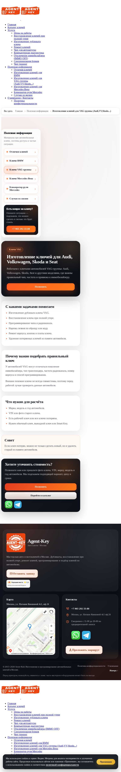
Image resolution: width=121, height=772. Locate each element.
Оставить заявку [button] (24, 573)
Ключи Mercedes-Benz (21, 178)
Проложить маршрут (85, 649)
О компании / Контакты (20, 98)
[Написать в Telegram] (18, 504)
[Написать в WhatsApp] (8, 504)
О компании (113, 666)
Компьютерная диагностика (29, 52)
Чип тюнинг (20, 64)
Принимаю (106, 762)
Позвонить (41, 286)
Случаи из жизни (23, 95)
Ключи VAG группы (20, 169)
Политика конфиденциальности (25, 102)
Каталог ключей (16, 27)
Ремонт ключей (22, 47)
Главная (12, 24)
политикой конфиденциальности (62, 765)
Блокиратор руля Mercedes (28, 92)
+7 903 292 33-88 (21, 229)
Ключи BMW (16, 160)
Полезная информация (20, 67)
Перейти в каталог (41, 495)
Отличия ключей (23, 69)
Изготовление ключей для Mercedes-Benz (28, 88)
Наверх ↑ (114, 670)
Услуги (11, 30)
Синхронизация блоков (26, 61)
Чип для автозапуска (25, 50)
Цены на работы (23, 33)
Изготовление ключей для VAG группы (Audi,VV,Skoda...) (28, 81)
